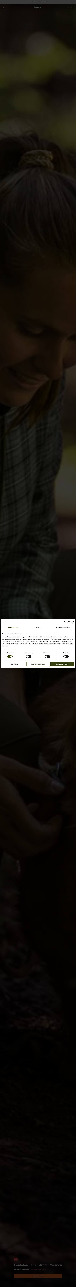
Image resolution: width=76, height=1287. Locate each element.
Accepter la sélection (38, 664)
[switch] (28, 656)
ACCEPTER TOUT (62, 664)
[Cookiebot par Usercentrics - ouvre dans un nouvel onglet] (66, 622)
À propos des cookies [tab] (63, 627)
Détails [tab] (38, 627)
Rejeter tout (14, 664)
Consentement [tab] (13, 627)
